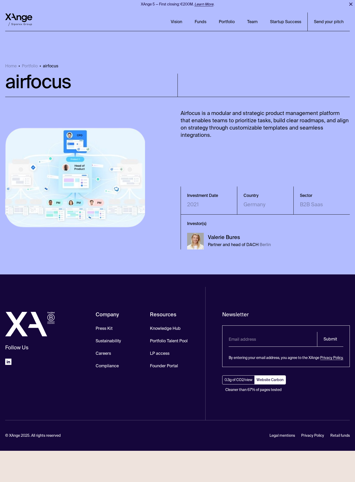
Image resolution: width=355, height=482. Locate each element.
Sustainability (108, 341)
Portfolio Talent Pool (169, 341)
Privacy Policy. (331, 357)
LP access (159, 353)
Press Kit (104, 328)
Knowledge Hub (165, 328)
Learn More (203, 4)
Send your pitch (329, 21)
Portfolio (227, 21)
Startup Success (285, 21)
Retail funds (340, 435)
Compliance (107, 366)
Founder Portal (164, 366)
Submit (330, 339)
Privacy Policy (312, 435)
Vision (176, 21)
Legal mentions (282, 435)
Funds (200, 21)
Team (252, 21)
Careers (103, 353)
